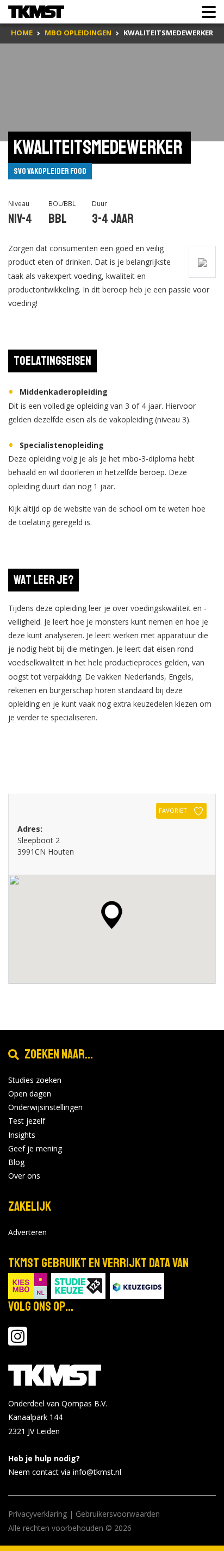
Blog (16, 1162)
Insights (21, 1135)
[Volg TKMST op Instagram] (17, 1341)
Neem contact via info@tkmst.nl (64, 1472)
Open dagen (29, 1093)
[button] (112, 914)
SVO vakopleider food (50, 171)
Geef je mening (35, 1148)
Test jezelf (26, 1121)
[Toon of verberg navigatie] (205, 12)
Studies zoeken (34, 1080)
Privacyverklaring (37, 1514)
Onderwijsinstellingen (45, 1107)
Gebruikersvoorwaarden (118, 1514)
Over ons (24, 1175)
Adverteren (27, 1232)
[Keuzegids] (137, 1285)
